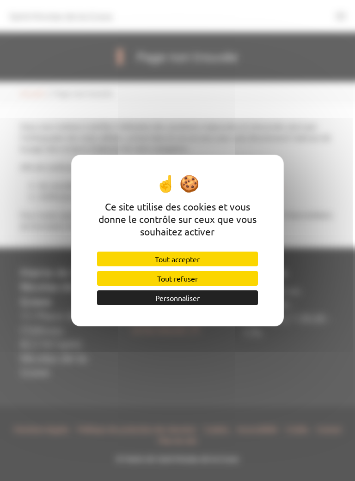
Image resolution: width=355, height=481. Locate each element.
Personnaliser (177, 297)
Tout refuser (177, 278)
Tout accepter (177, 259)
